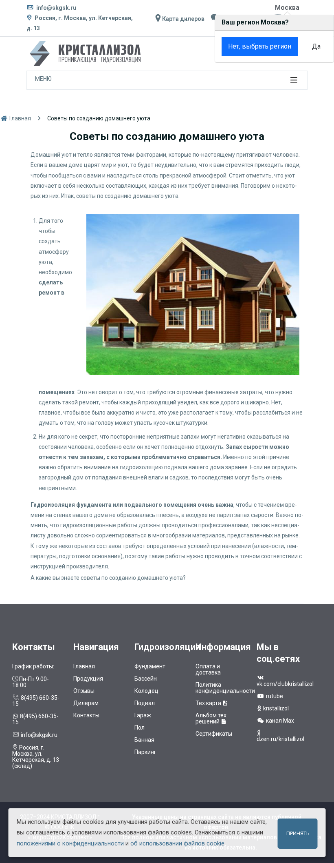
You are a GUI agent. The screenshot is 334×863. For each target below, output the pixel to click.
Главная (19, 118)
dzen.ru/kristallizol (280, 739)
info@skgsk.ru (55, 7)
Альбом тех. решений (212, 718)
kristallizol (275, 708)
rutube (274, 696)
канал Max (279, 720)
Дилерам (86, 703)
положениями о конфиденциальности (70, 843)
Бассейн (145, 678)
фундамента (94, 504)
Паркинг (145, 752)
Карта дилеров (182, 19)
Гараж (142, 715)
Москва (287, 7)
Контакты (86, 715)
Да (316, 46)
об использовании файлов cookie (177, 843)
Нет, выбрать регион (259, 46)
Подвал (144, 703)
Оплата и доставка (208, 669)
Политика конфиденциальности (225, 687)
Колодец (146, 691)
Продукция (88, 678)
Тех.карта (209, 703)
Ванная (144, 740)
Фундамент (149, 666)
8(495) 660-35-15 (35, 700)
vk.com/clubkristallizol (285, 684)
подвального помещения (160, 504)
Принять (297, 833)
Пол (139, 727)
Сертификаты (214, 733)
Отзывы (83, 691)
